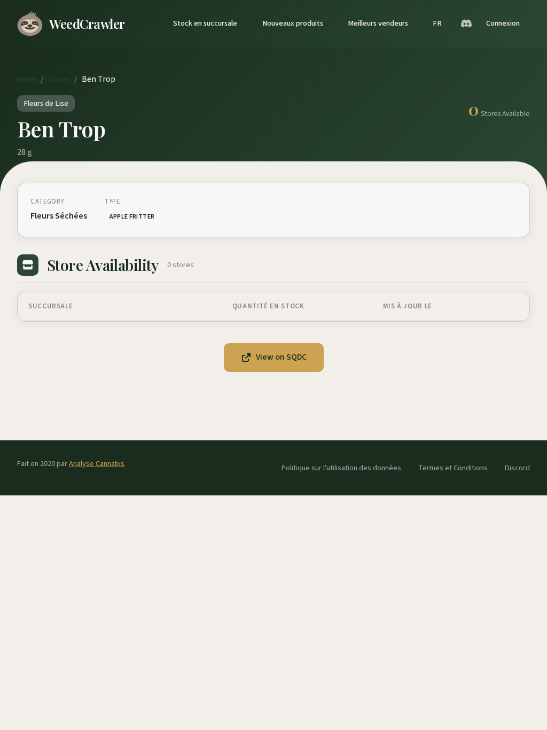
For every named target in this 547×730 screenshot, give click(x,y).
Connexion (503, 23)
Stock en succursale (205, 23)
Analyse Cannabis (96, 463)
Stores (59, 79)
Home (26, 79)
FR (437, 23)
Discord (517, 467)
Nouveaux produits (292, 23)
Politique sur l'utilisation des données (341, 467)
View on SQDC (281, 357)
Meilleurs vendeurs (378, 23)
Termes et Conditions (453, 467)
